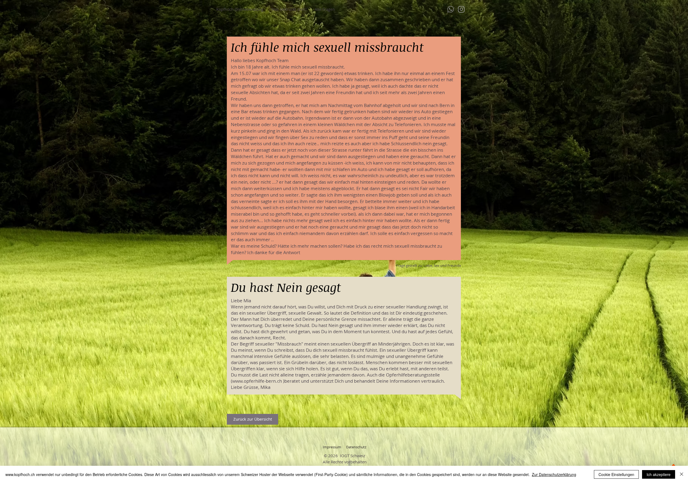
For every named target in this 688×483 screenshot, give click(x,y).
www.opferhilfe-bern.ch (257, 381)
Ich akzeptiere (659, 474)
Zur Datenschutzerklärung (554, 474)
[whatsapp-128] (450, 9)
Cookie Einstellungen (616, 474)
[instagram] (461, 9)
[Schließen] (681, 474)
